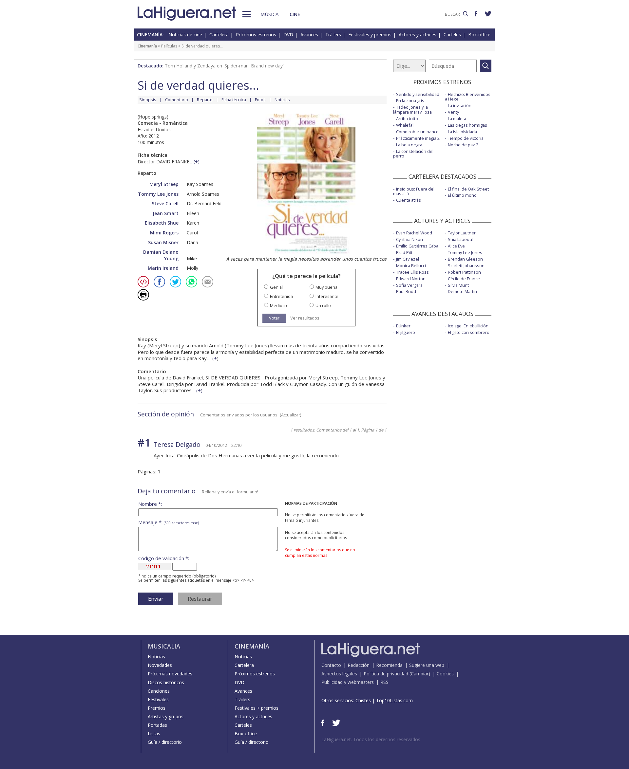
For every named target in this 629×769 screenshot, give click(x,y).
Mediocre (279, 305)
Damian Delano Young (161, 255)
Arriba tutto (407, 118)
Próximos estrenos (256, 34)
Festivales (158, 699)
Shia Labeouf (461, 239)
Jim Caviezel (407, 259)
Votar (274, 318)
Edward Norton (411, 279)
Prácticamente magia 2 (418, 138)
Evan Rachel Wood (414, 233)
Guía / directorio (165, 742)
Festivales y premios (369, 34)
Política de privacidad (386, 673)
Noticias (282, 99)
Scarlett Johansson (466, 265)
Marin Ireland (163, 268)
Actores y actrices (417, 34)
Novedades (160, 665)
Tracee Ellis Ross (412, 272)
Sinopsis (147, 99)
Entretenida (281, 296)
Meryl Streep (164, 184)
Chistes (363, 700)
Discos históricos (166, 682)
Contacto (331, 665)
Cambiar (420, 673)
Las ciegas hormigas (467, 125)
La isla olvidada (462, 132)
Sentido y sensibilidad (417, 94)
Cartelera (219, 34)
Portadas (157, 725)
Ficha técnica (233, 99)
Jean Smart (166, 213)
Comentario (176, 99)
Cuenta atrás (408, 200)
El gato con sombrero (468, 332)
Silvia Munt (458, 285)
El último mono (462, 195)
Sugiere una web (426, 665)
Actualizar (290, 415)
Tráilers (333, 34)
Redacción (359, 665)
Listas (154, 733)
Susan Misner (163, 242)
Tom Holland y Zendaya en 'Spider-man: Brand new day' (224, 66)
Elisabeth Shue (162, 223)
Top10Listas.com (394, 700)
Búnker (403, 326)
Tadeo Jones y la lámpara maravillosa (412, 109)
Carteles (452, 34)
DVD (288, 34)
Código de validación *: (163, 558)
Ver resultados (304, 318)
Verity (453, 112)
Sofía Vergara (409, 285)
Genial (276, 287)
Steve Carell (165, 203)
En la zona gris (410, 100)
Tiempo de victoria (466, 138)
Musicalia (164, 646)
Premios (156, 708)
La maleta (457, 118)
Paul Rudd (406, 291)
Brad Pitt (404, 252)
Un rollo (323, 305)
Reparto (205, 99)
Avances (309, 34)
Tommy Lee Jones (158, 194)
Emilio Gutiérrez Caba (417, 246)
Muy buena (326, 287)
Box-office (479, 34)
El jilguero (405, 332)
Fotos (260, 99)
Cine (295, 14)
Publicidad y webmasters (347, 682)
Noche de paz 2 (463, 145)
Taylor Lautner (462, 233)
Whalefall (405, 125)
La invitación (459, 105)
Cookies (445, 673)
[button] (246, 14)
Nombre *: (150, 504)
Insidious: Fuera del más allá (413, 191)
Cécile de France (464, 279)
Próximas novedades (170, 673)
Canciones (159, 691)
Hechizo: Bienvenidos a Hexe (467, 96)
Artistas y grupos (165, 716)
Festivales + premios (256, 708)
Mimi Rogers (164, 232)
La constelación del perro (413, 153)
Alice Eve (456, 246)
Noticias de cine (185, 34)
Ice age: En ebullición (468, 326)
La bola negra (409, 145)
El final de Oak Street (468, 189)
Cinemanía (147, 46)
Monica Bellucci (411, 265)
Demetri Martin (462, 291)
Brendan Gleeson (465, 259)
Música (269, 14)
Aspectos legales (339, 673)
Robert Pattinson (464, 272)
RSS (384, 682)
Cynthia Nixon (409, 239)
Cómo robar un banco (417, 132)
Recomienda (389, 665)
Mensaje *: (168, 522)
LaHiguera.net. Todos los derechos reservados (370, 739)
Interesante (326, 296)
